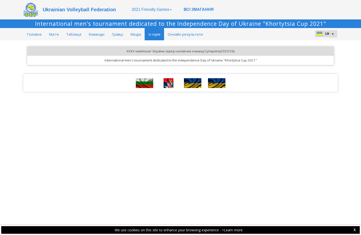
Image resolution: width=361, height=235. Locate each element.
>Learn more (232, 230)
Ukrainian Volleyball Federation (79, 9)
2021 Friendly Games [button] (150, 9)
